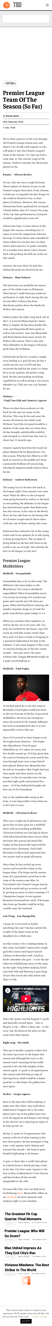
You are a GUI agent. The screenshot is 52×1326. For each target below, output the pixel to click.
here (20, 1193)
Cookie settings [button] (39, 1316)
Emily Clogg (23, 1274)
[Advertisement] (26, 18)
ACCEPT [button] (26, 1321)
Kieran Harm (12, 116)
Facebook (11, 1197)
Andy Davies (24, 1223)
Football (10, 83)
